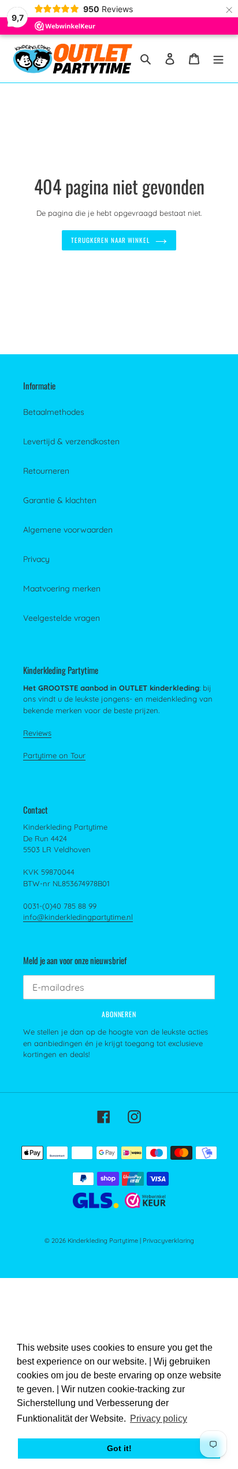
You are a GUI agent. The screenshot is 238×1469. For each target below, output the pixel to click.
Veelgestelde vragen (61, 618)
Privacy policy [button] (158, 1418)
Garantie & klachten (59, 500)
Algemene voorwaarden (68, 529)
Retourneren (46, 471)
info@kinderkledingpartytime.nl (78, 916)
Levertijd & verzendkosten (71, 441)
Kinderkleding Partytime (103, 1240)
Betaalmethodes (53, 412)
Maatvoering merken (62, 588)
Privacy (36, 559)
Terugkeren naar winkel (110, 240)
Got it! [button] (119, 1448)
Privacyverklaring (168, 1240)
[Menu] (218, 58)
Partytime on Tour (54, 755)
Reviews (37, 732)
